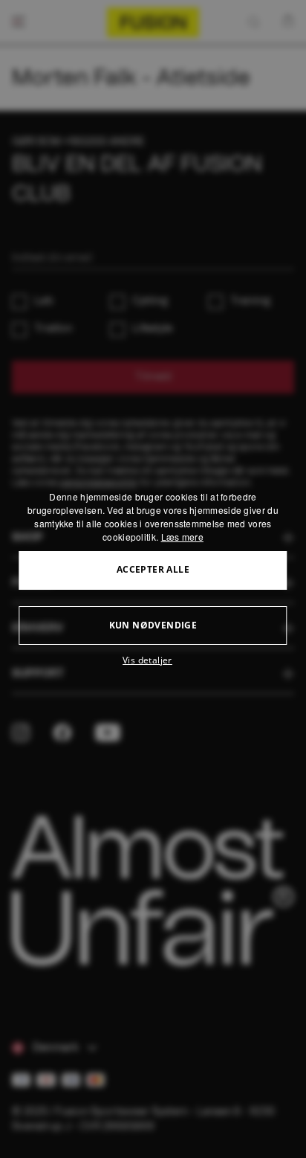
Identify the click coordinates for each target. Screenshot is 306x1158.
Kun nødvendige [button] (153, 625)
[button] (153, 660)
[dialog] (152, 579)
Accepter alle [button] (153, 569)
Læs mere (182, 536)
